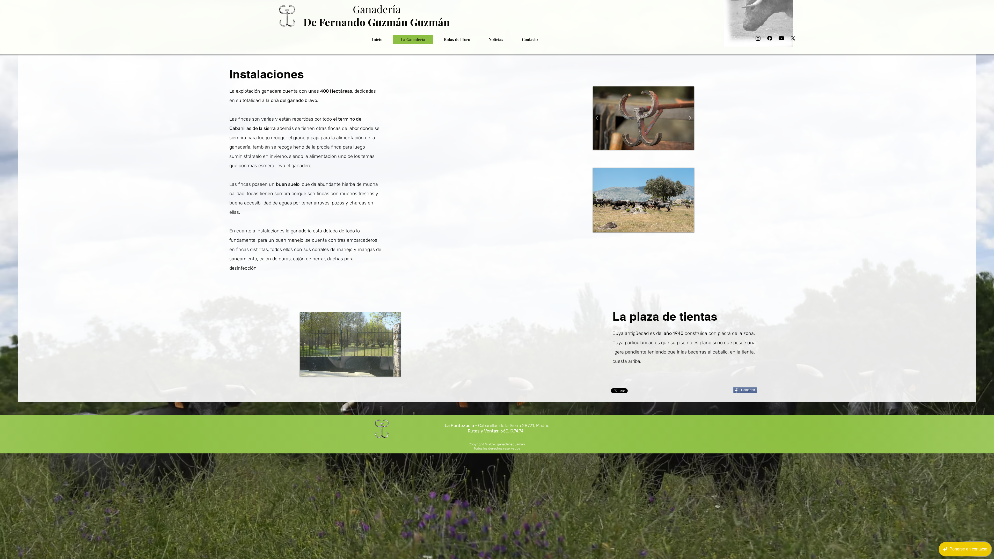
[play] (680, 91)
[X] (793, 38)
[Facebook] (769, 38)
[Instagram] (758, 38)
